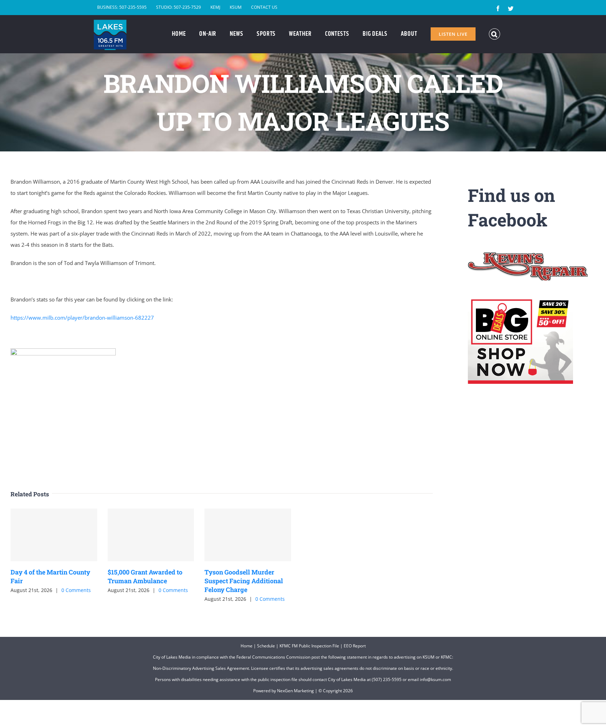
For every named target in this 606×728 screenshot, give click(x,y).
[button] (494, 34)
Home (246, 646)
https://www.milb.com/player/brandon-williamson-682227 (82, 317)
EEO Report (355, 646)
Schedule (266, 646)
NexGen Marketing (295, 691)
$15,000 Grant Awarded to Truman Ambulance (145, 576)
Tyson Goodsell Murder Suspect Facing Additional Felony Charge (243, 581)
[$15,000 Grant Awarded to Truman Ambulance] (151, 535)
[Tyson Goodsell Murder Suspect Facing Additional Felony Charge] (247, 535)
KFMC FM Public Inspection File (309, 646)
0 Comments (76, 590)
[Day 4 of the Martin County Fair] (54, 535)
